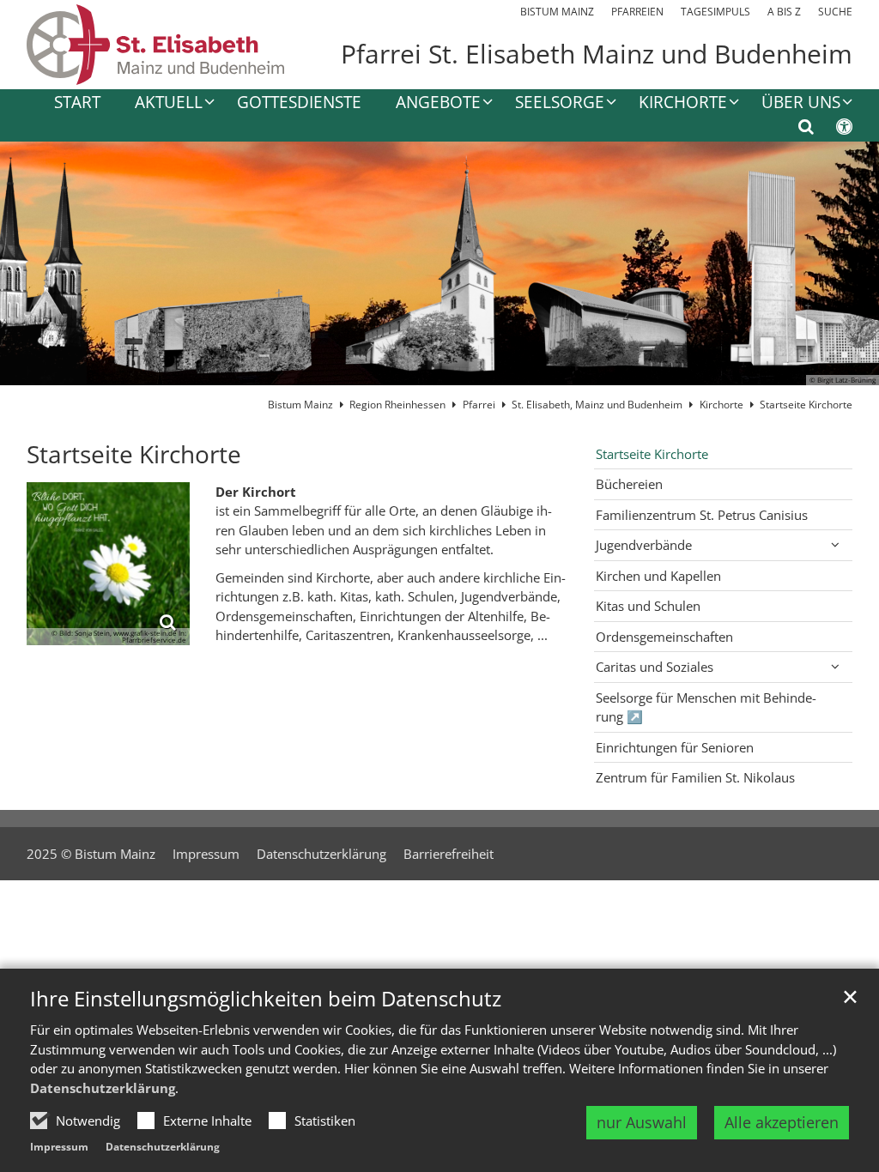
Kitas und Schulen (648, 605)
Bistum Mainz (300, 404)
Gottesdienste (299, 103)
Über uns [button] (800, 103)
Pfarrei (479, 404)
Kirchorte (721, 404)
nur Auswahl (642, 1122)
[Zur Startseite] (155, 44)
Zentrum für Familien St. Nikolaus (695, 777)
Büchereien (629, 483)
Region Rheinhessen (397, 404)
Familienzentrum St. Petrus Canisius (702, 514)
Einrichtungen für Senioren (675, 747)
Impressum (59, 1146)
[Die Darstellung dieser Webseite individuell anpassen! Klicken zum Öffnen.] (833, 130)
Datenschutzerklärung (102, 1087)
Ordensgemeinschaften (664, 636)
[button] (433, 106)
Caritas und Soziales (654, 666)
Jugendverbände (644, 544)
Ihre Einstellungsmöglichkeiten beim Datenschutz (265, 999)
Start (77, 103)
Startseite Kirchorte (806, 404)
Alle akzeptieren (781, 1122)
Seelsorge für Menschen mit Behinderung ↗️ (706, 707)
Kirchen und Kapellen (658, 575)
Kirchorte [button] (683, 103)
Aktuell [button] (169, 103)
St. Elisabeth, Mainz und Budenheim (597, 404)
